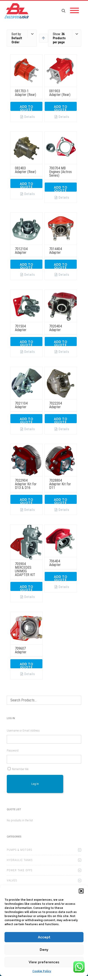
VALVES (12, 880)
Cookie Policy (41, 971)
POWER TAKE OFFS (19, 870)
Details (29, 117)
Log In (35, 784)
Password (13, 750)
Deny (44, 950)
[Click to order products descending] (43, 38)
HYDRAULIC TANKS (19, 860)
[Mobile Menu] (74, 11)
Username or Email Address (23, 730)
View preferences (44, 962)
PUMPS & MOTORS (19, 850)
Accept (44, 937)
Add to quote (26, 108)
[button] (81, 891)
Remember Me (20, 769)
